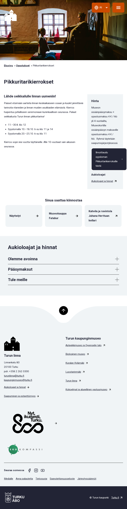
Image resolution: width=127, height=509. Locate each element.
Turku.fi (115, 497)
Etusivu (8, 65)
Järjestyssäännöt (86, 478)
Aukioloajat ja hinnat (102, 181)
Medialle (8, 478)
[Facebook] (29, 470)
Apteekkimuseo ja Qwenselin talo (83, 345)
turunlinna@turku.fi (14, 375)
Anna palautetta (24, 478)
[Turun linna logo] (33, 343)
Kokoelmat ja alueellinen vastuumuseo (86, 389)
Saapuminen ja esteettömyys (20, 396)
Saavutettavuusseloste (62, 478)
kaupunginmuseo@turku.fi (18, 380)
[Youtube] (42, 470)
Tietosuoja (41, 478)
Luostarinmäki (73, 371)
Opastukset (23, 65)
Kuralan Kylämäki (74, 362)
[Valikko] (118, 8)
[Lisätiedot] (117, 259)
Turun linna (71, 380)
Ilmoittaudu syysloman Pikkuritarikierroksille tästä (107, 159)
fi (101, 7)
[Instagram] (36, 470)
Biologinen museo (75, 354)
